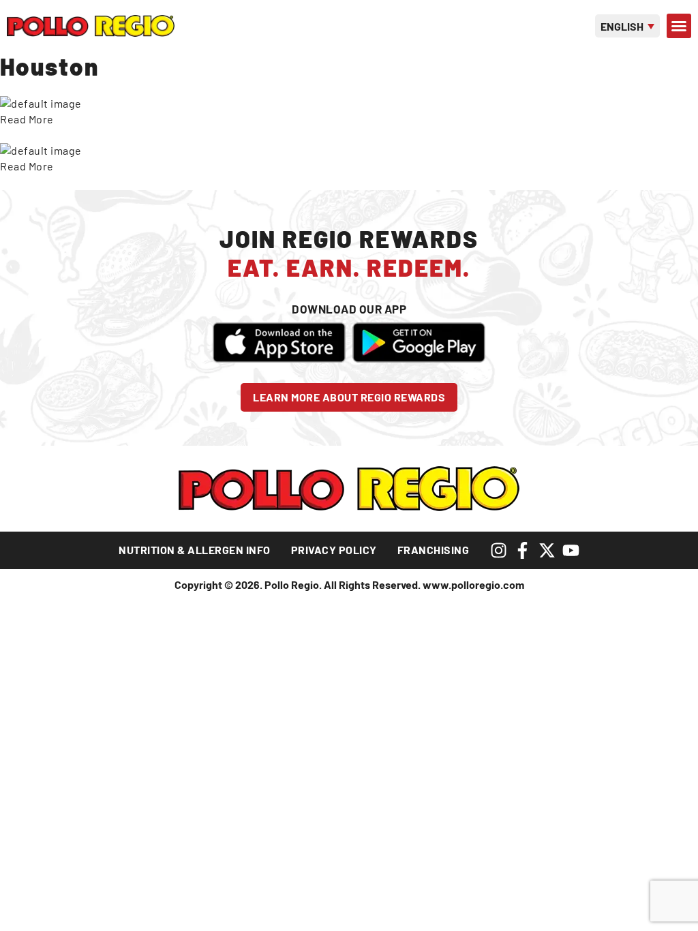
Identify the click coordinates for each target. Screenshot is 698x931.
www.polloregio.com (473, 584)
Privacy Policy (334, 549)
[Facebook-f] (522, 550)
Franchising (433, 549)
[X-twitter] (547, 550)
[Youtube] (570, 550)
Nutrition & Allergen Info (195, 549)
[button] (679, 26)
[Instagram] (498, 550)
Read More (27, 118)
